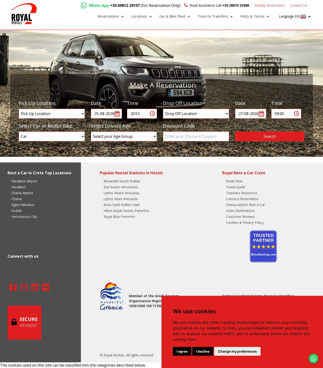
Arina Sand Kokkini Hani (122, 204)
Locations (139, 16)
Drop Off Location (182, 103)
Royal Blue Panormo (119, 216)
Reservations (108, 16)
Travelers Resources (241, 193)
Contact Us (298, 5)
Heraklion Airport (24, 181)
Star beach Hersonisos (121, 187)
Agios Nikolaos (22, 204)
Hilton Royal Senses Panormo (126, 210)
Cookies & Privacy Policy (245, 222)
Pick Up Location (37, 103)
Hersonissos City (24, 216)
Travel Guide (235, 187)
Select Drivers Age (111, 126)
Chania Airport (22, 193)
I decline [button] (203, 351)
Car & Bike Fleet (172, 16)
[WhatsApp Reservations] (313, 358)
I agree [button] (182, 351)
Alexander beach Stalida (122, 181)
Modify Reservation (269, 5)
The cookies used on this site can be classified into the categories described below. (73, 365)
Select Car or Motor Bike (45, 126)
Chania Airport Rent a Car (245, 204)
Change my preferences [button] (237, 351)
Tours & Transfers (213, 16)
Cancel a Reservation (242, 199)
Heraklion (18, 187)
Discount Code (179, 126)
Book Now (234, 181)
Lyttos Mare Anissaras (121, 199)
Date (96, 103)
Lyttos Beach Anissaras (122, 193)
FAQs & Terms (252, 16)
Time (132, 103)
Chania (16, 199)
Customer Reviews (240, 216)
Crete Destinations (240, 210)
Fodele (16, 210)
